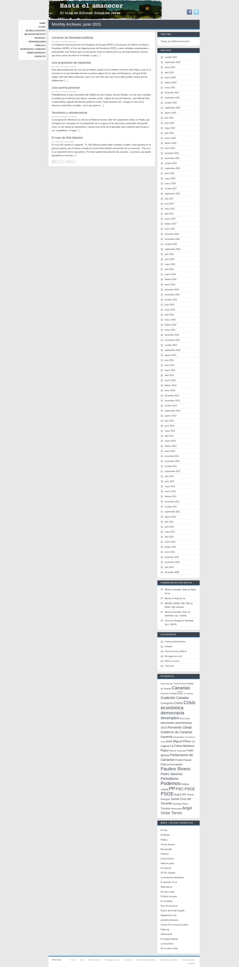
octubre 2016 (171, 244)
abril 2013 (169, 436)
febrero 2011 (170, 547)
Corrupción (167, 703)
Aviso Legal (56, 960)
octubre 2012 (171, 466)
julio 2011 (169, 522)
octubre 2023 (171, 57)
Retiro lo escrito (35, 31)
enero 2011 (170, 552)
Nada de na (179, 598)
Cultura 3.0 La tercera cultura (174, 924)
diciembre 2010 (172, 557)
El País (164, 830)
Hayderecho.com (169, 915)
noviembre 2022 (172, 97)
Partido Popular (183, 760)
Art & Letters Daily (169, 948)
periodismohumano (169, 920)
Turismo (165, 808)
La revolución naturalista (172, 877)
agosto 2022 (170, 113)
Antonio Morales (167, 684)
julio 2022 (169, 118)
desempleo (170, 718)
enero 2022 (170, 148)
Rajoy (177, 794)
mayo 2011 (170, 532)
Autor (41, 27)
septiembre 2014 (172, 350)
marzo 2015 (170, 320)
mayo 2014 (170, 370)
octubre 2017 (171, 188)
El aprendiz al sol (169, 882)
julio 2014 (169, 360)
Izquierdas (178, 737)
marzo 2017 (170, 219)
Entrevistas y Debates (32, 49)
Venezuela (176, 808)
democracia (172, 712)
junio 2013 (169, 426)
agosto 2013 (170, 415)
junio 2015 (169, 304)
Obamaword (166, 934)
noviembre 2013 (172, 400)
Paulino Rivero (176, 768)
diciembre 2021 (172, 153)
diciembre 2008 (172, 572)
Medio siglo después (174, 607)
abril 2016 (169, 269)
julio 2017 (169, 198)
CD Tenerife (188, 694)
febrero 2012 (170, 496)
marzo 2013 (170, 441)
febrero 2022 (170, 143)
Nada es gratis (167, 863)
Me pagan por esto (35, 34)
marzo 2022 (170, 138)
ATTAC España (168, 873)
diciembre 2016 (172, 234)
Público (164, 840)
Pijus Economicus (169, 906)
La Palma (176, 745)
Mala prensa (166, 887)
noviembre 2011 (172, 501)
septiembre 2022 (172, 108)
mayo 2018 (170, 178)
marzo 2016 (170, 274)
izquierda (167, 736)
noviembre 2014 (172, 340)
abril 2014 (169, 375)
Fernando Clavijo (180, 727)
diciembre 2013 (172, 395)
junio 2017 (169, 203)
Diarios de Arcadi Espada (172, 910)
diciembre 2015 (172, 289)
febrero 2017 (170, 224)
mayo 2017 (170, 208)
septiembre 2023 (172, 62)
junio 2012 (169, 481)
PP (172, 788)
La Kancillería (167, 943)
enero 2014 (170, 390)
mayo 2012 (170, 486)
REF (184, 794)
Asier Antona (180, 683)
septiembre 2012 (172, 471)
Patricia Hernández (172, 764)
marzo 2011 (170, 542)
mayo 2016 (170, 264)
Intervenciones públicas (176, 651)
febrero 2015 (170, 325)
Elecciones (185, 718)
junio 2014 (169, 365)
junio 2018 (169, 173)
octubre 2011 (171, 506)
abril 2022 (169, 133)
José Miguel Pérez (178, 741)
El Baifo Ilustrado (169, 896)
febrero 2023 (170, 82)
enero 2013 (170, 451)
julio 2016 (169, 254)
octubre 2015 (171, 299)
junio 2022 (169, 123)
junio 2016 (169, 259)
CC (180, 693)
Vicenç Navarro (168, 844)
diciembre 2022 (172, 92)
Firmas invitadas (36, 53)
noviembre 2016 (172, 239)
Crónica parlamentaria (175, 641)
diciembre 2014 (172, 335)
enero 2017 (170, 229)
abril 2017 (169, 214)
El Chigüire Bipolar (169, 939)
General (168, 646)
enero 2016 (170, 284)
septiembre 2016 (172, 249)
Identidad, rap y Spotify (176, 615)
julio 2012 (169, 476)
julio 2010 (169, 567)
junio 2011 (169, 527)
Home (42, 23)
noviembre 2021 (172, 158)
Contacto (39, 56)
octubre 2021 (171, 163)
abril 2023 (169, 72)
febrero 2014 (170, 385)
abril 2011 (169, 537)
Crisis (178, 703)
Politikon (165, 854)
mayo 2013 (170, 431)
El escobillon (167, 901)
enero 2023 (170, 87)
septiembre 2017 (172, 193)
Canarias (181, 687)
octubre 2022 (171, 102)
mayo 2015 (170, 309)
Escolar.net (166, 868)
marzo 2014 (170, 380)
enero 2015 (170, 330)
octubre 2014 (171, 345)
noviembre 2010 (172, 562)
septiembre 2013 (172, 410)
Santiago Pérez (180, 803)
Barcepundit (166, 849)
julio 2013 (169, 421)
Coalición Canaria (175, 698)
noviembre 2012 (172, 461)
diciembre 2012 (172, 456)
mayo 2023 (170, 67)
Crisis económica (178, 705)
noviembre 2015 (172, 294)
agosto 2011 (170, 516)
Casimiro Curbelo (169, 693)
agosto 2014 (170, 355)
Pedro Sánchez (172, 774)
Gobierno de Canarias (176, 732)
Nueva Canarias (177, 750)
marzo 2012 (170, 491)
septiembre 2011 (172, 511)
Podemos (170, 783)
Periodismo (169, 779)
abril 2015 (169, 315)
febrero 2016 (170, 279)
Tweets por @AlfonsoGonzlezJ (175, 41)
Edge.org (165, 929)
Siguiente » (70, 162)
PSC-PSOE (185, 789)
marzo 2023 (170, 77)
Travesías (39, 38)
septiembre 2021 (172, 168)
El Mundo (165, 835)
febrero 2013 (170, 446)
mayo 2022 (170, 128)
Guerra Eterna (167, 858)
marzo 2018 (170, 183)
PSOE (167, 793)
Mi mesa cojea (167, 892)
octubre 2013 (171, 405)
